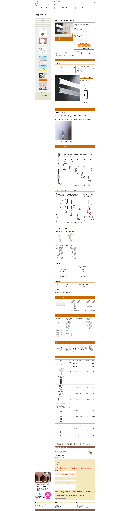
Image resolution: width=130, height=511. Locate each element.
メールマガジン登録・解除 (39, 506)
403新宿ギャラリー (58, 505)
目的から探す (85, 7)
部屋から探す (65, 7)
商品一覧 (43, 20)
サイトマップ (37, 507)
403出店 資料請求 (79, 506)
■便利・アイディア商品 (54, 11)
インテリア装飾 (61, 11)
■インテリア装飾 (37, 11)
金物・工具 (92, 11)
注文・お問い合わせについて (39, 505)
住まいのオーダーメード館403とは (40, 504)
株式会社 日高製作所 (40, 15)
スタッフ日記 (57, 507)
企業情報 (56, 504)
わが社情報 (43, 22)
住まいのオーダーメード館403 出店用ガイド (83, 504)
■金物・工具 (67, 11)
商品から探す (44, 7)
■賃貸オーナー (76, 11)
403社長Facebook (58, 506)
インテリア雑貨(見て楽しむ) (45, 11)
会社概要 (43, 18)
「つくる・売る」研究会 (79, 505)
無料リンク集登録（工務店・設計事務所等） (83, 507)
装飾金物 (71, 11)
